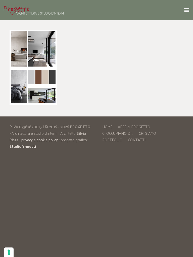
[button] (186, 10)
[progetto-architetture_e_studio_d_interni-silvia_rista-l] (34, 10)
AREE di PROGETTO (134, 127)
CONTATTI (137, 140)
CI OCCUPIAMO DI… (117, 134)
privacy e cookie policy (39, 140)
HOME (107, 127)
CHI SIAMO (147, 134)
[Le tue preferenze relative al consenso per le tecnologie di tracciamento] (9, 252)
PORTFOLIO (112, 140)
